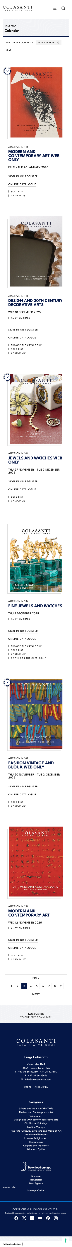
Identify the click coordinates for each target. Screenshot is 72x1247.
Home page (10, 25)
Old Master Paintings (36, 1123)
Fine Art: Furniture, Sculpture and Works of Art (36, 1130)
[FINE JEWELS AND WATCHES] (36, 557)
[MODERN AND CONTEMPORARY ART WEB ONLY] (36, 103)
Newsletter (36, 1179)
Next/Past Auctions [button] (19, 42)
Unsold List (19, 195)
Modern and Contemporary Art (36, 1112)
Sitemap (36, 1176)
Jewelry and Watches (36, 1134)
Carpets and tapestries (36, 1145)
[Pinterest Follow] (47, 1218)
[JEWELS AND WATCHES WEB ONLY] (36, 409)
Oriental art (36, 1116)
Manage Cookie (36, 1190)
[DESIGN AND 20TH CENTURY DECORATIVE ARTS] (36, 251)
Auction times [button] (20, 317)
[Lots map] (36, 1166)
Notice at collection (11, 1244)
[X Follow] (24, 1218)
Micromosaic (36, 1141)
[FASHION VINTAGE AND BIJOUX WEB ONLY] (36, 714)
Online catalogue (22, 184)
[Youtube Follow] (40, 1218)
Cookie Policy (10, 1186)
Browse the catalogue (26, 344)
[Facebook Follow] (16, 1218)
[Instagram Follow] (55, 1218)
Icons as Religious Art (36, 1138)
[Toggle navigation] (55, 8)
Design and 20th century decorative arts (36, 1119)
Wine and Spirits (36, 1149)
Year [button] (9, 50)
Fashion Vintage (36, 1127)
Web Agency (36, 1183)
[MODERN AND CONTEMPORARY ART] (36, 862)
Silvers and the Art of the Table (36, 1108)
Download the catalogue (28, 657)
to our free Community (36, 1015)
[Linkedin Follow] (32, 1218)
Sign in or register (23, 176)
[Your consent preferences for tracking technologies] (65, 1240)
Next (36, 994)
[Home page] (18, 8)
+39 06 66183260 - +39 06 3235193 (37, 1071)
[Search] (63, 8)
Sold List (17, 191)
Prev (36, 978)
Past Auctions (47, 42)
